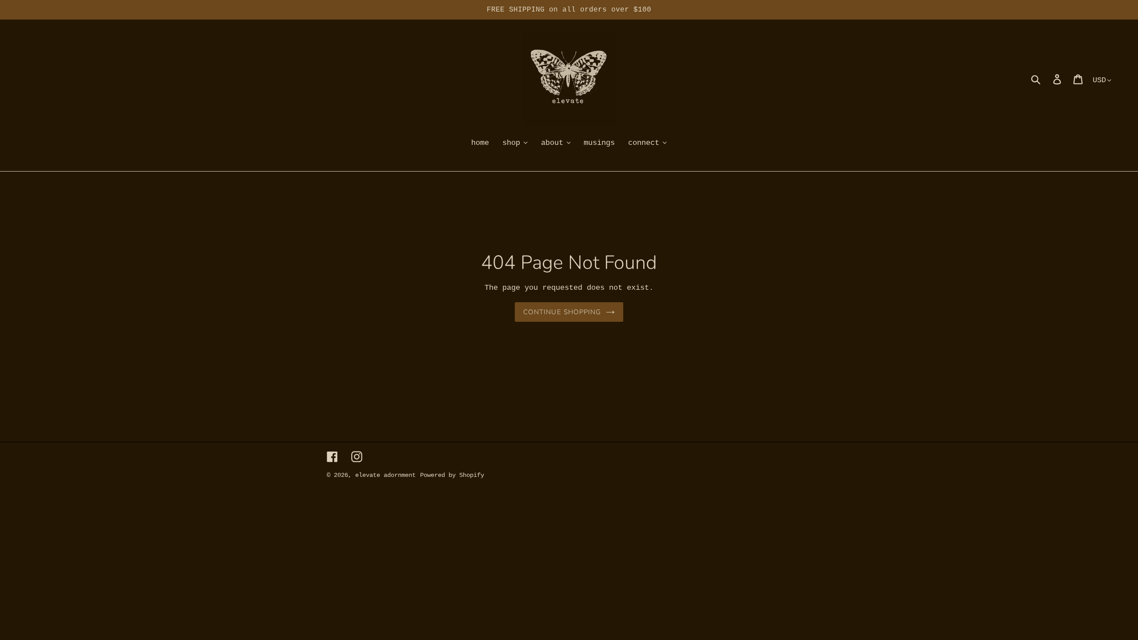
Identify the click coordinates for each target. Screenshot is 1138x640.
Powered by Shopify (452, 475)
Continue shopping (562, 312)
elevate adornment (385, 475)
